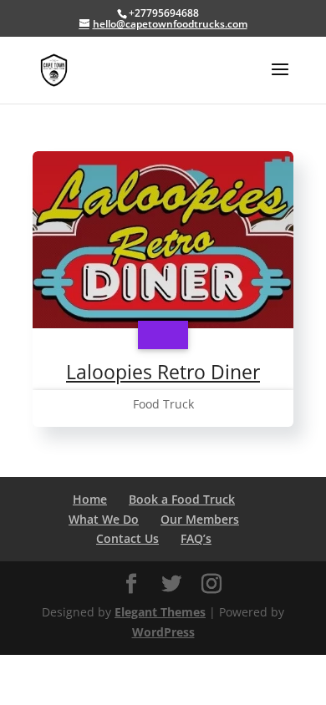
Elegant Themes (160, 612)
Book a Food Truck (182, 499)
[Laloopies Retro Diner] (163, 335)
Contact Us (127, 538)
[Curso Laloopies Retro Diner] (163, 242)
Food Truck (163, 404)
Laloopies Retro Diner (163, 371)
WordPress (163, 632)
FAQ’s (196, 538)
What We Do (104, 519)
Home (90, 499)
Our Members (199, 519)
